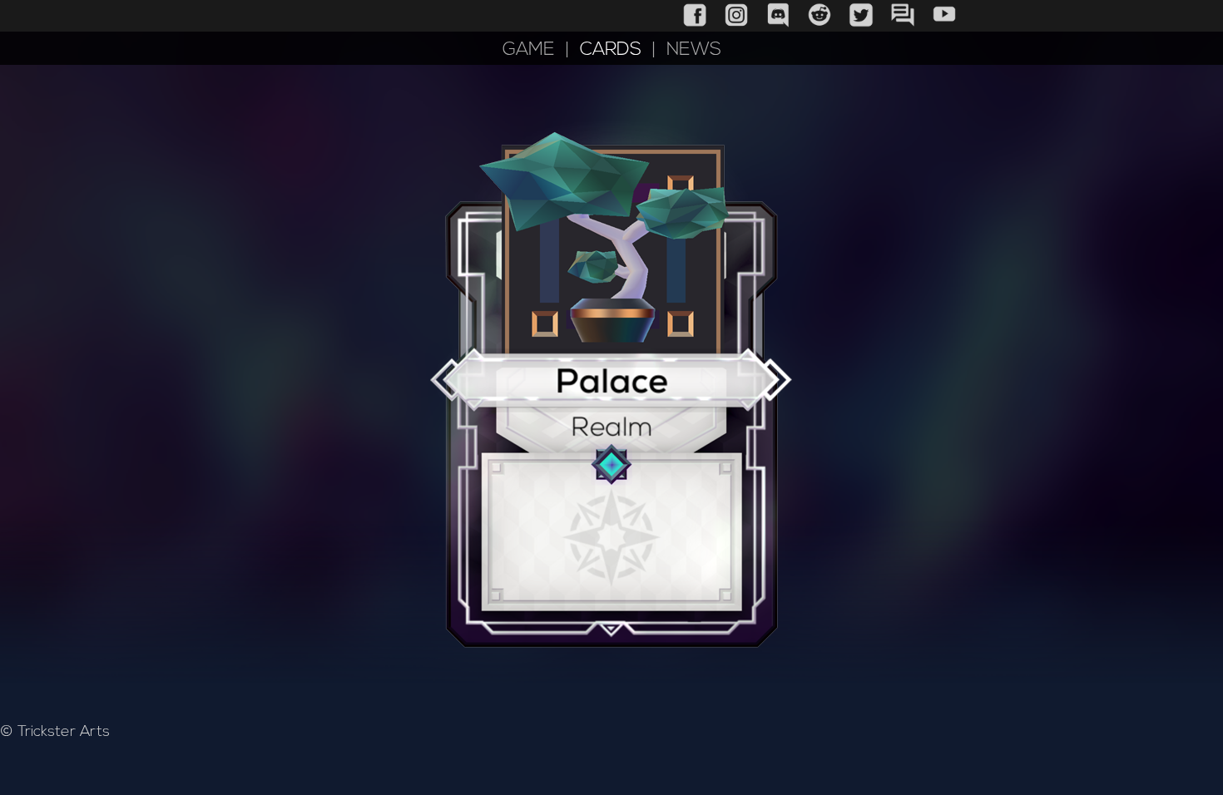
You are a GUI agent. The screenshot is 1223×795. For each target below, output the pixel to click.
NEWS (693, 50)
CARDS (610, 50)
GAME (529, 50)
